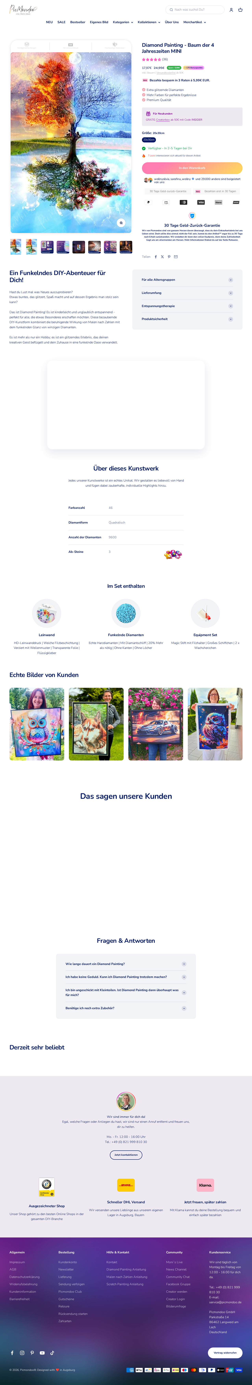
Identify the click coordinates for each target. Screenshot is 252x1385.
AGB (12, 1269)
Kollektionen (147, 22)
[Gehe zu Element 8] (126, 248)
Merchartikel (192, 22)
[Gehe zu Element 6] (94, 248)
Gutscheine (66, 1299)
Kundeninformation (22, 1292)
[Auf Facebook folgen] (12, 1353)
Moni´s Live (174, 1262)
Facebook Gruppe (178, 1284)
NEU (49, 22)
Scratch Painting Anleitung (125, 1284)
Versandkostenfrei (166, 72)
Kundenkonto (67, 1262)
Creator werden (176, 1292)
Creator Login (175, 1299)
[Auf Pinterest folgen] (32, 1353)
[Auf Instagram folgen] (22, 1353)
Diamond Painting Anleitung (126, 1269)
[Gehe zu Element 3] (47, 248)
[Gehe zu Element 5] (78, 248)
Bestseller (77, 22)
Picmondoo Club (70, 1292)
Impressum (17, 1262)
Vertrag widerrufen (225, 1353)
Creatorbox (163, 120)
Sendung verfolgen (71, 1284)
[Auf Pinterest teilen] (169, 256)
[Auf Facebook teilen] (155, 256)
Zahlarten (64, 1321)
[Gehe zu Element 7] (110, 248)
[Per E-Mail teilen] (175, 256)
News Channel (176, 1269)
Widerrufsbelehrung (23, 1284)
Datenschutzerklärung (24, 1277)
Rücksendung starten (73, 1314)
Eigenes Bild (99, 22)
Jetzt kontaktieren (126, 1155)
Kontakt (112, 1262)
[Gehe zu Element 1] (15, 247)
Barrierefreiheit (19, 1299)
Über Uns (172, 22)
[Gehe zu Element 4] (63, 248)
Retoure (63, 1306)
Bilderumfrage (176, 1306)
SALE (61, 22)
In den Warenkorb (192, 168)
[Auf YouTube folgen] (42, 1353)
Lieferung (64, 1277)
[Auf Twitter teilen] (162, 256)
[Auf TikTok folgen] (52, 1353)
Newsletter (66, 1269)
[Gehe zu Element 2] (31, 247)
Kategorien (121, 22)
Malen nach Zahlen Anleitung (127, 1277)
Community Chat (178, 1277)
